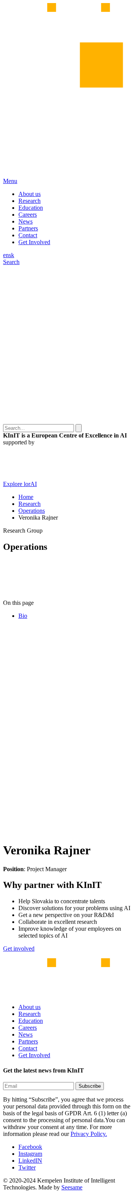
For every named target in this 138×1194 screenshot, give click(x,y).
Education (30, 207)
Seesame (71, 1187)
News (25, 221)
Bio (22, 615)
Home (25, 497)
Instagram (30, 1153)
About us (29, 194)
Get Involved (34, 242)
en (6, 255)
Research (29, 201)
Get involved (18, 948)
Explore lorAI (20, 484)
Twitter (27, 1167)
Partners (28, 228)
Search (11, 262)
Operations (31, 510)
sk (11, 255)
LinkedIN (30, 1160)
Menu (10, 181)
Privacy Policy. (89, 1134)
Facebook (30, 1147)
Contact (27, 235)
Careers (27, 214)
